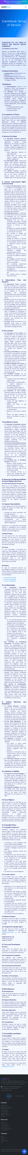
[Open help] (24, 1151)
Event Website (4, 1105)
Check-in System (5, 1111)
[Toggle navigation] (25, 7)
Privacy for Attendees (10, 579)
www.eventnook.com (15, 75)
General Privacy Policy (10, 577)
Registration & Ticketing (6, 1107)
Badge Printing (4, 1113)
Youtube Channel (4, 1140)
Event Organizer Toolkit (6, 1128)
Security (3, 1151)
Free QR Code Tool (5, 1127)
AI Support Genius (5, 1124)
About (2, 1136)
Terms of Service (14, 1151)
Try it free (18, 3)
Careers (3, 1139)
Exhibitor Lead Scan (5, 1114)
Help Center (3, 1122)
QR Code (3, 1116)
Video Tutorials (4, 1125)
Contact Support (4, 1130)
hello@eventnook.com (8, 932)
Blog (2, 1142)
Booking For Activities (5, 1108)
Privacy (7, 1151)
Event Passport (4, 1110)
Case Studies (4, 1137)
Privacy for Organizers (10, 581)
